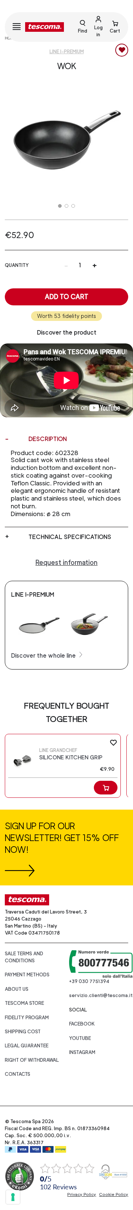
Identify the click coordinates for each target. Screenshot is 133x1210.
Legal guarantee (26, 1045)
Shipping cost (23, 1031)
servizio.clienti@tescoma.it (101, 995)
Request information (66, 562)
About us (16, 989)
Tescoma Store (24, 1003)
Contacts (17, 1074)
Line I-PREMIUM (67, 51)
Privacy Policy (81, 1194)
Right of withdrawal (32, 1060)
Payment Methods (27, 974)
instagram (82, 1052)
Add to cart (66, 297)
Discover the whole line (44, 655)
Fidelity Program (27, 1017)
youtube (80, 1038)
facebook (82, 1024)
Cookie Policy (113, 1194)
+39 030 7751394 (89, 981)
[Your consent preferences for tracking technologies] (13, 1197)
